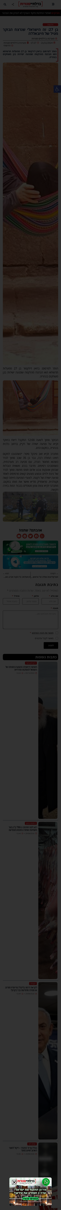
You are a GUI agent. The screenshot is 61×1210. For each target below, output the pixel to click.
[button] (14, 1182)
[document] (30, 605)
